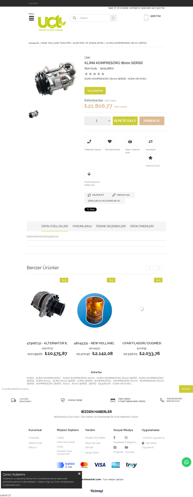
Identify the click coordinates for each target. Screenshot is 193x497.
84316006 (104, 383)
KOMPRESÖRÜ (102, 380)
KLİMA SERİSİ (84, 380)
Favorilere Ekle (67, 317)
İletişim (33, 3)
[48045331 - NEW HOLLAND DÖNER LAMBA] (66, 309)
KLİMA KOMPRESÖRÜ (48, 378)
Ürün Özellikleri (54, 226)
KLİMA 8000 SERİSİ (64, 380)
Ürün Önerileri (142, 226)
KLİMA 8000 (43, 380)
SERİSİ (92, 383)
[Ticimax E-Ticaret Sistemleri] (96, 491)
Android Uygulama (153, 437)
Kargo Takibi (92, 452)
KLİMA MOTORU (122, 383)
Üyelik (60, 437)
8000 (66, 383)
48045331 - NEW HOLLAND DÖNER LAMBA (66, 343)
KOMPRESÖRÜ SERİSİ (48, 383)
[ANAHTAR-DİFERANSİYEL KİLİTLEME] (161, 309)
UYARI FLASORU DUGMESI (113, 343)
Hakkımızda (35, 443)
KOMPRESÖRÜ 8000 (125, 380)
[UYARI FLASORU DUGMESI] (114, 309)
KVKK (60, 446)
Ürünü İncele (28, 317)
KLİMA (30, 378)
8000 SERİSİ (79, 383)
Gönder (186, 388)
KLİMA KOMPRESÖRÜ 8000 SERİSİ (117, 378)
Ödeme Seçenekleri (111, 226)
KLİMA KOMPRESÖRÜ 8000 (79, 378)
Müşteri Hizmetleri (95, 437)
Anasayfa (34, 437)
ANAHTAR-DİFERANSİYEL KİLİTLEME (161, 343)
